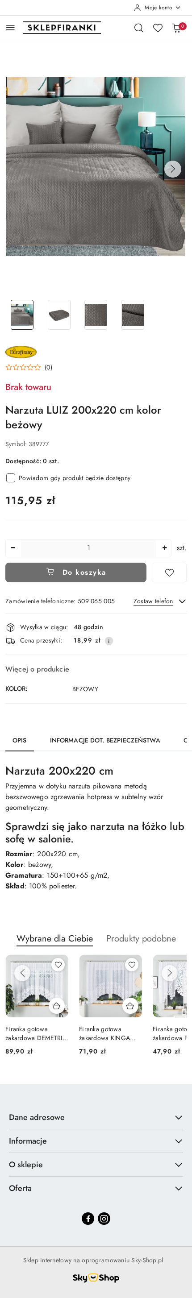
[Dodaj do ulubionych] (169, 572)
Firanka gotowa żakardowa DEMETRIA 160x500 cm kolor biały (36, 1033)
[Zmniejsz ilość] (12, 548)
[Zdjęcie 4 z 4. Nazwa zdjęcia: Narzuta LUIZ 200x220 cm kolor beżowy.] (133, 315)
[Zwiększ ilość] (164, 548)
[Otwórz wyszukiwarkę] (139, 27)
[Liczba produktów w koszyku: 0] (176, 27)
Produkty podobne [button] (141, 938)
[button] (172, 169)
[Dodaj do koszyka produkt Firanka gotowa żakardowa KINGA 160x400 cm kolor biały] (130, 1006)
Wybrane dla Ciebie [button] (55, 938)
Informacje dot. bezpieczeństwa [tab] (105, 740)
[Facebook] (88, 1218)
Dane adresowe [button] (37, 1117)
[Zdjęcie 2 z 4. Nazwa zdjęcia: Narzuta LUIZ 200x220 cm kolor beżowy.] (59, 315)
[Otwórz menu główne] (10, 27)
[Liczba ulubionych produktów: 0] (158, 27)
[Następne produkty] (170, 973)
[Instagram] (104, 1218)
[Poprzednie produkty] (22, 973)
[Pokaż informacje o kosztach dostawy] (109, 641)
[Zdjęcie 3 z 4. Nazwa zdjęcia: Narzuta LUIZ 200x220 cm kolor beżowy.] (96, 315)
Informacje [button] (28, 1141)
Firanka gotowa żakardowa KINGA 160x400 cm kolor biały (104, 1033)
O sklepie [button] (26, 1164)
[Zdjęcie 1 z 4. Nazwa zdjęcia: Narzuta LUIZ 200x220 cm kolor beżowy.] (22, 315)
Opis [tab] (20, 740)
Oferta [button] (20, 1188)
